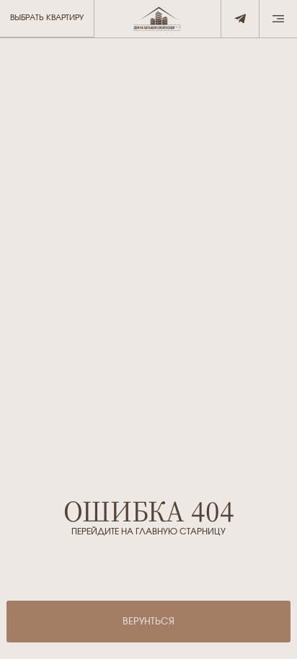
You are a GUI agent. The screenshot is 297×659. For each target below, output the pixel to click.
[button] (278, 19)
